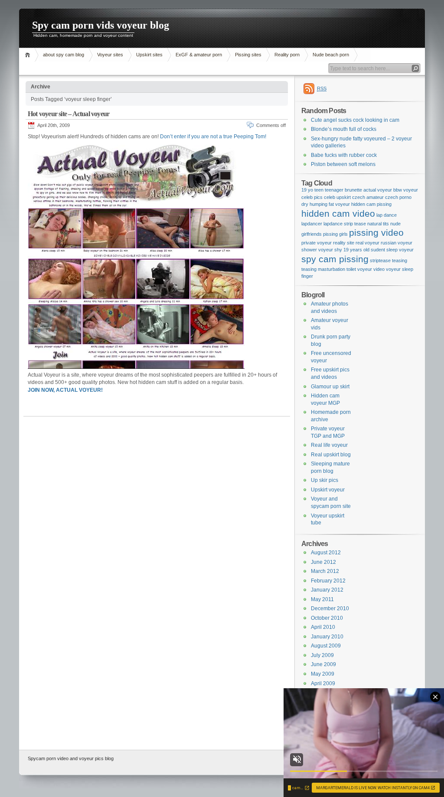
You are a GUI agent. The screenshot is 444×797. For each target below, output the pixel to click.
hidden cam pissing (371, 204)
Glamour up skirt (330, 387)
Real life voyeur (329, 445)
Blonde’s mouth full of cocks (343, 129)
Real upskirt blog (331, 455)
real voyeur (367, 242)
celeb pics (312, 197)
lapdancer (311, 223)
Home (29, 55)
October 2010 (327, 618)
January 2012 (327, 590)
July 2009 (322, 655)
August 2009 (326, 646)
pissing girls (335, 234)
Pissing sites (248, 54)
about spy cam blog (63, 54)
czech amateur (368, 197)
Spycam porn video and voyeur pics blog (71, 758)
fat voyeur (339, 204)
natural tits (378, 223)
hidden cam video (338, 213)
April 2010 (323, 627)
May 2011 (322, 599)
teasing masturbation (323, 269)
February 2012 (328, 581)
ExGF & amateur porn (199, 54)
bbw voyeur (405, 189)
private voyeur (316, 242)
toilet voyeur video (365, 269)
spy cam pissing (335, 259)
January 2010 (327, 637)
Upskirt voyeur (328, 490)
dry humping (314, 204)
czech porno (398, 197)
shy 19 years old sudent (359, 249)
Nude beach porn (331, 54)
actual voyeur (377, 189)
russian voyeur (396, 242)
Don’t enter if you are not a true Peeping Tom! (213, 136)
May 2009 (322, 674)
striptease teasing (388, 260)
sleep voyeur (400, 249)
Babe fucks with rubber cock (344, 155)
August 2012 (326, 553)
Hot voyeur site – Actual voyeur (68, 113)
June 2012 (323, 562)
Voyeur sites (110, 54)
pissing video (376, 233)
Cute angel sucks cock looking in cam (355, 120)
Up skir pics (324, 480)
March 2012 (325, 571)
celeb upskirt (337, 197)
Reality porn (287, 54)
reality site (343, 242)
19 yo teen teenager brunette (331, 189)
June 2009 (323, 664)
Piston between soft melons (343, 164)
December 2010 (330, 608)
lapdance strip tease (344, 223)
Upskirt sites (149, 54)
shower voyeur (317, 249)
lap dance (386, 215)
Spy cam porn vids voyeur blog (100, 25)
